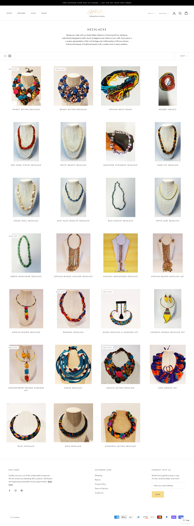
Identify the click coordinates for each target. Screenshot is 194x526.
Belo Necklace (73, 446)
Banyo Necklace (73, 388)
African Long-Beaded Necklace (120, 276)
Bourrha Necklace (73, 332)
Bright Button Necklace (73, 109)
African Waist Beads (120, 109)
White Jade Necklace (167, 221)
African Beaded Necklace (26, 332)
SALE (33, 13)
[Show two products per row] (5, 56)
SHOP (9, 13)
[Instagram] (15, 490)
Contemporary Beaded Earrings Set (26, 389)
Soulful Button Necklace (121, 388)
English (162, 13)
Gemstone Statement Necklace (120, 165)
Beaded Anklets (167, 109)
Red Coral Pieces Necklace (26, 165)
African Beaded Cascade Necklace (73, 276)
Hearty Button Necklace (26, 109)
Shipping (98, 475)
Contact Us (99, 492)
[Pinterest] (22, 490)
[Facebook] (9, 490)
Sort (183, 56)
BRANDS (22, 13)
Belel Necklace (26, 446)
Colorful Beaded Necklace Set (168, 332)
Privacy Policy (100, 484)
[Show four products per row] (10, 56)
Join (158, 494)
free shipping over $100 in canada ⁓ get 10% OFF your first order (97, 3)
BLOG (44, 13)
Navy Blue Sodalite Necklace (73, 221)
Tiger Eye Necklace (168, 165)
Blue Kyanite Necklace (120, 221)
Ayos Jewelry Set (167, 388)
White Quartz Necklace (73, 165)
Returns (98, 479)
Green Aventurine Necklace (26, 276)
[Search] (180, 13)
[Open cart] (186, 13)
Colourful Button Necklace (120, 446)
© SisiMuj (15, 517)
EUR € (150, 13)
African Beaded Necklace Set (167, 276)
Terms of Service (101, 488)
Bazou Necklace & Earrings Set (120, 332)
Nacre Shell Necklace (26, 221)
